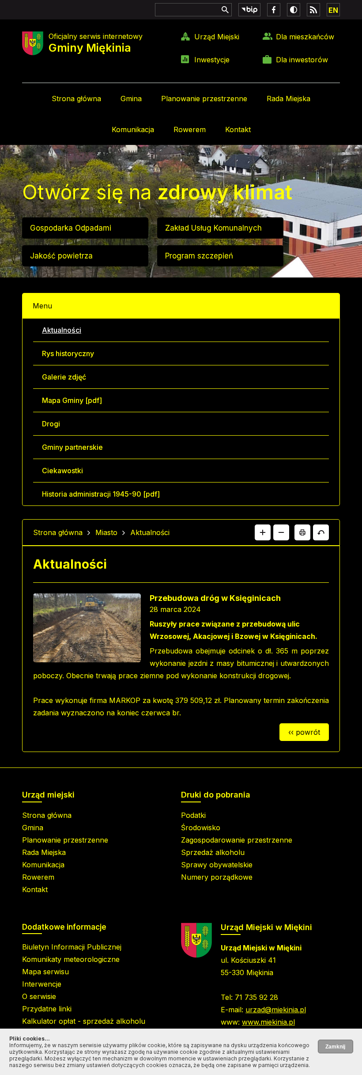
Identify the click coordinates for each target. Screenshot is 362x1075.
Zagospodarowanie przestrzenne (236, 840)
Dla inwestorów (302, 59)
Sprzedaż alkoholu (213, 852)
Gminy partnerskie (72, 447)
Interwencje (41, 984)
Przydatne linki (47, 1008)
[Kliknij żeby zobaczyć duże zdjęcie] (87, 629)
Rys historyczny (68, 353)
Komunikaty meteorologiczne (71, 959)
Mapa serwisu (45, 971)
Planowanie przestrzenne (204, 98)
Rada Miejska (288, 98)
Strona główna (76, 98)
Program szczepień (199, 255)
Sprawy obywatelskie (217, 864)
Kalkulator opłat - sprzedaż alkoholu (83, 1021)
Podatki (193, 815)
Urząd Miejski (216, 36)
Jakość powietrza (61, 255)
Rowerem (189, 129)
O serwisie (39, 996)
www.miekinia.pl (268, 1022)
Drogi (51, 423)
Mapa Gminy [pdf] (72, 400)
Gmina (131, 98)
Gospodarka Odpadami (70, 228)
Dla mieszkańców (305, 36)
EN (333, 10)
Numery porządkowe (217, 877)
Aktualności (61, 330)
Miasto (106, 532)
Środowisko (200, 827)
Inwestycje (212, 59)
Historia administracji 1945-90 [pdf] (101, 494)
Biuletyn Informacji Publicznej (71, 946)
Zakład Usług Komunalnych (213, 228)
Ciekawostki (62, 470)
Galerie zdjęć (64, 376)
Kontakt (238, 129)
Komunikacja (133, 129)
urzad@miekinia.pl (275, 1009)
